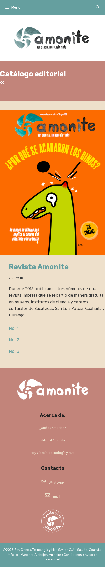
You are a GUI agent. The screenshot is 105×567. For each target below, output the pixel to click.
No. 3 (14, 351)
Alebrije (40, 555)
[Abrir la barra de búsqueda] (98, 7)
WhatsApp (56, 483)
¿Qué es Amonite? (52, 428)
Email (56, 497)
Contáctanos (73, 555)
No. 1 (14, 328)
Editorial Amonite (52, 440)
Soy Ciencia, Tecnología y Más (52, 453)
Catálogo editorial (33, 74)
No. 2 (14, 340)
